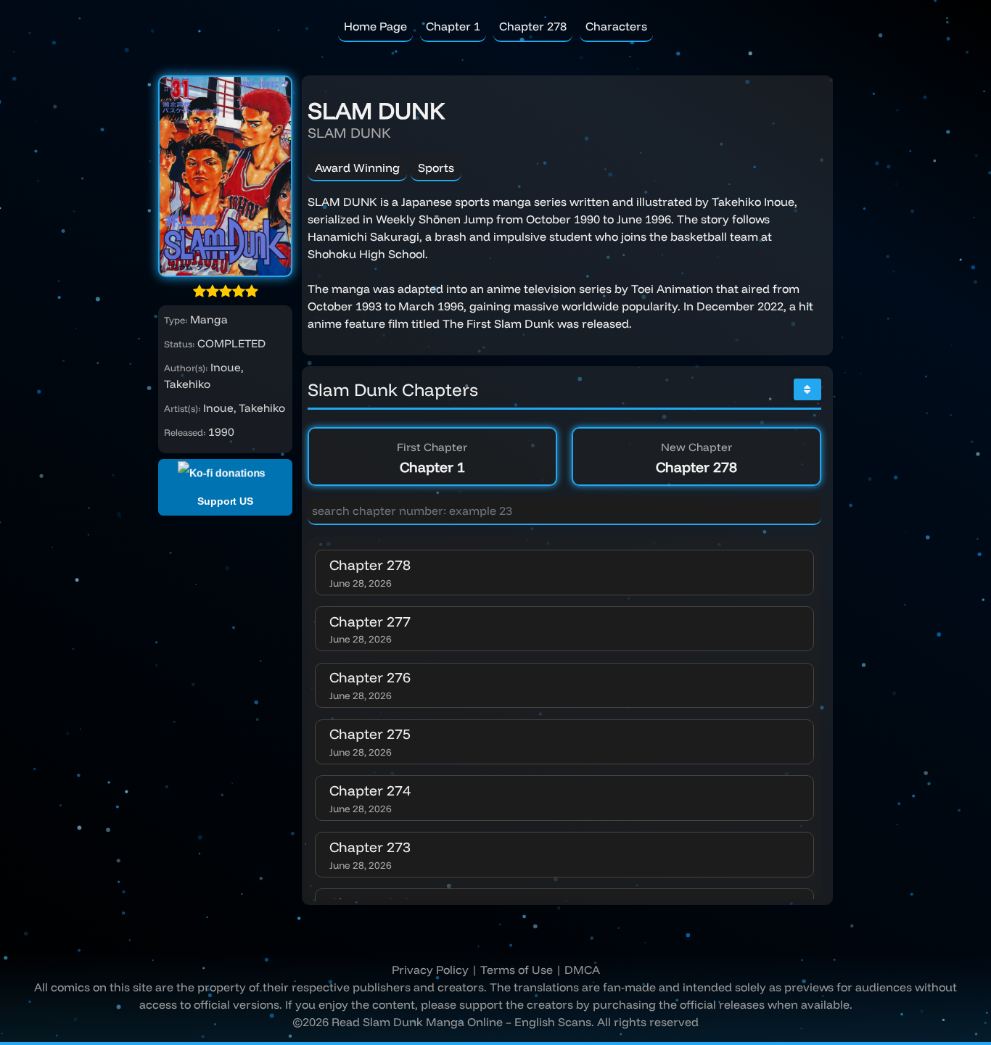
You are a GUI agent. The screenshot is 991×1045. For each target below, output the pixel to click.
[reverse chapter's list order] (807, 389)
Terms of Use (516, 969)
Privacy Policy (430, 969)
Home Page (375, 26)
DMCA (582, 969)
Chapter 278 (533, 26)
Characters (616, 26)
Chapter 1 (453, 26)
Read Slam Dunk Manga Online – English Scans (461, 1022)
